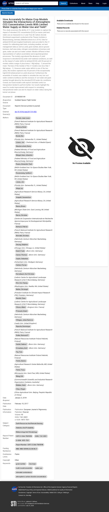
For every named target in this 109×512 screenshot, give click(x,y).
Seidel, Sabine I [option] (21, 344)
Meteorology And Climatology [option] (26, 432)
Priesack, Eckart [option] (21, 311)
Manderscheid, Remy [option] (23, 146)
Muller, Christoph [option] (22, 289)
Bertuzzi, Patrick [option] (21, 227)
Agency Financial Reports (69, 487)
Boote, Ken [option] (20, 136)
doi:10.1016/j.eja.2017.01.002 (26, 112)
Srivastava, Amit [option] (21, 348)
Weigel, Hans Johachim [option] (24, 155)
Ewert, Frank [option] (20, 251)
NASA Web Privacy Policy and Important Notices (33, 490)
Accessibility (45, 492)
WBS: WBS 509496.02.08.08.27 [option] (26, 449)
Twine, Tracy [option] (20, 370)
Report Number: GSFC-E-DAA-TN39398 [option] (29, 445)
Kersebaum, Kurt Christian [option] (25, 274)
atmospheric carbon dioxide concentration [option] (31, 476)
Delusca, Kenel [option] (21, 127)
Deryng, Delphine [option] (22, 244)
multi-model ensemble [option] (24, 468)
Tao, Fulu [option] (19, 352)
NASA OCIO (53, 492)
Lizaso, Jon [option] (20, 142)
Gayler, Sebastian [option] (22, 259)
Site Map (28, 495)
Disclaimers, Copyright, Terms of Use (29, 492)
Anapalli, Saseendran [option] (23, 197)
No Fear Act (22, 487)
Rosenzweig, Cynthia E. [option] (24, 173)
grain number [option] (21, 464)
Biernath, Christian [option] (22, 236)
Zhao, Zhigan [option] (20, 389)
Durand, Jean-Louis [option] (23, 118)
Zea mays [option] (32, 464)
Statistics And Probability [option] (25, 428)
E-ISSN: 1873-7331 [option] (22, 440)
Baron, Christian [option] (21, 215)
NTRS (11, 3)
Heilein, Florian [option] (21, 265)
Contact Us (22, 495)
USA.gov (59, 492)
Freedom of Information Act (34, 487)
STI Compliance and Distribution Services (37, 503)
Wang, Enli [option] (19, 376)
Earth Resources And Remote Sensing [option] (29, 423)
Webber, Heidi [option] (21, 385)
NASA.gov (66, 492)
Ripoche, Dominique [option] (23, 326)
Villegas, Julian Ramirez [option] (24, 320)
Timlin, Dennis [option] (21, 361)
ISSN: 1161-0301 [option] (41, 436)
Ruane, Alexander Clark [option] (24, 164)
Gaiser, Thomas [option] (21, 255)
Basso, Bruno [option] (20, 206)
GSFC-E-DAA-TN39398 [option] (24, 436)
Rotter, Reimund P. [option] (22, 335)
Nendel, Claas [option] (21, 298)
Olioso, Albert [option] (21, 307)
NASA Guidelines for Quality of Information (59, 490)
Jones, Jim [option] (20, 182)
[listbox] (33, 120)
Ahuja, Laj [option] (19, 188)
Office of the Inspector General (52, 487)
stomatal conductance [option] (24, 472)
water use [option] (38, 468)
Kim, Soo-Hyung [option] (21, 283)
